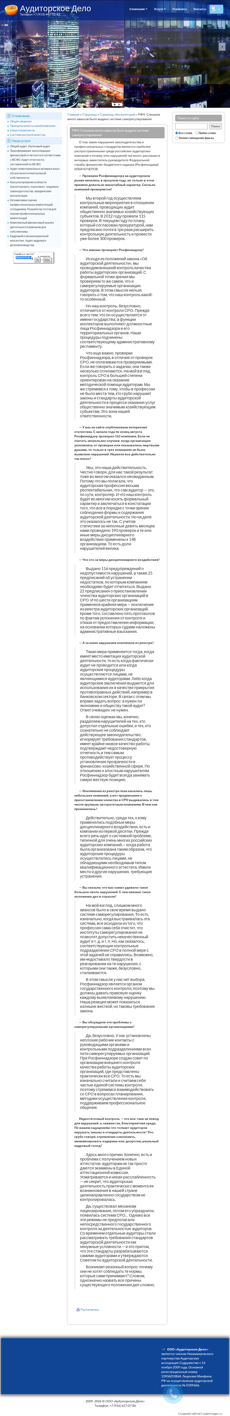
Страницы (89, 114)
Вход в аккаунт (191, 65)
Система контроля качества (27, 135)
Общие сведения (21, 121)
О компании (137, 9)
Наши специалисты (22, 130)
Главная (73, 114)
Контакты (200, 9)
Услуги (159, 9)
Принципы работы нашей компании (32, 126)
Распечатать (90, 1309)
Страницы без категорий (117, 114)
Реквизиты (179, 9)
